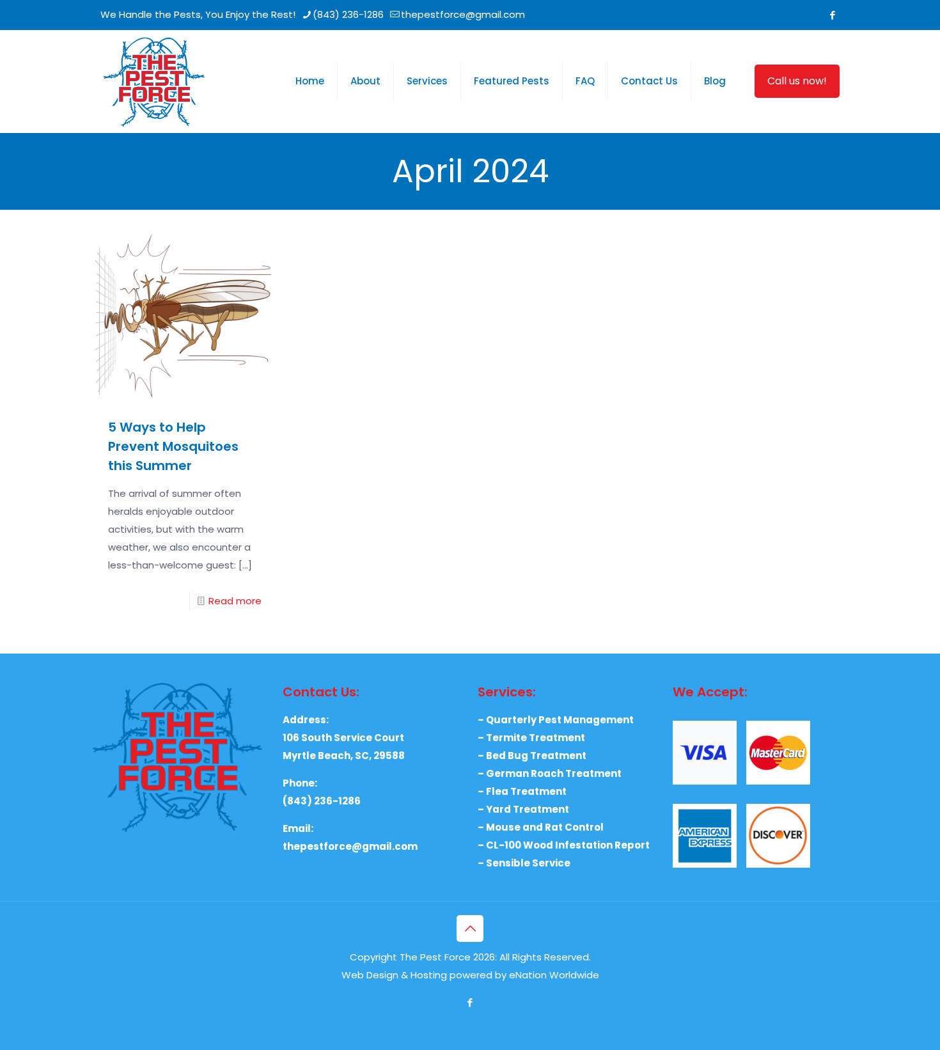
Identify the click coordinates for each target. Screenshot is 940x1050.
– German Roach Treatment (550, 773)
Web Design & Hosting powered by (425, 975)
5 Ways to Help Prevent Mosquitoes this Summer (173, 446)
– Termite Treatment (531, 737)
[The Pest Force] (154, 81)
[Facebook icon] (832, 15)
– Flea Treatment (522, 791)
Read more (235, 600)
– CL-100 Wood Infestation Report (564, 845)
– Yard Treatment (523, 809)
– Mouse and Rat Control (541, 827)
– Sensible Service (524, 863)
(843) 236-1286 (348, 14)
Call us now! (797, 81)
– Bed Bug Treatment (532, 755)
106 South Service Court (343, 737)
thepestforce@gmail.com (463, 14)
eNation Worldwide (554, 975)
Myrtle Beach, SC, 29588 (344, 755)
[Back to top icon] (470, 928)
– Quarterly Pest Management (556, 719)
